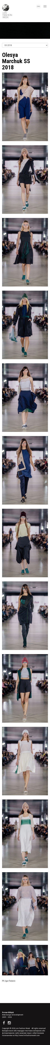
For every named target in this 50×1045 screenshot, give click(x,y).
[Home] (6, 11)
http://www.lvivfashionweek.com (27, 1035)
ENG (38, 6)
